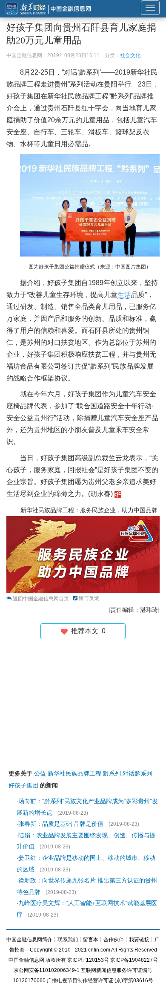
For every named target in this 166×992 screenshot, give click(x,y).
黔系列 (112, 773)
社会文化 (130, 55)
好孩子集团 (23, 785)
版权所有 (56, 960)
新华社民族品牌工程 (74, 773)
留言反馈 (89, 598)
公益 (40, 773)
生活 (124, 294)
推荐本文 (87, 630)
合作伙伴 (113, 940)
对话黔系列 (137, 773)
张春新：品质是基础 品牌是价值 (60, 823)
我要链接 (139, 940)
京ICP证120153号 (88, 960)
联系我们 (67, 940)
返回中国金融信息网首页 (41, 599)
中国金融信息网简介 (29, 940)
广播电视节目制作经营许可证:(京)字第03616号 (100, 980)
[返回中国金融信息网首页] (117, 493)
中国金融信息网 (26, 960)
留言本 (90, 940)
